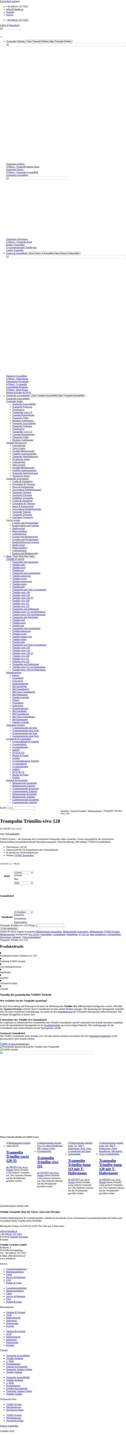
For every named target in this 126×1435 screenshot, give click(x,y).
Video (9, 1274)
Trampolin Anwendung (17, 478)
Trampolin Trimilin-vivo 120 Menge (17, 925)
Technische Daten (21, 459)
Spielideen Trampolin (22, 498)
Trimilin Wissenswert (16, 442)
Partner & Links (14, 1283)
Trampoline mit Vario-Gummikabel (29, 589)
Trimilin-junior (19, 584)
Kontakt (10, 1326)
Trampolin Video (20, 418)
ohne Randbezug (98, 934)
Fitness (15, 675)
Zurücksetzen (20, 922)
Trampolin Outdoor (15, 725)
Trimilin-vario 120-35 (22, 598)
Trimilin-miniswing (21, 576)
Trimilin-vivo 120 (20, 606)
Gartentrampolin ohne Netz (25, 730)
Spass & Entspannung (23, 487)
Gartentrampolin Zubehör (24, 791)
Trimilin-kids (18, 587)
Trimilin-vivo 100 (20, 600)
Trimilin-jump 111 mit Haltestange (28, 611)
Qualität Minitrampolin (23, 451)
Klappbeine (72, 934)
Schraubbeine (114, 934)
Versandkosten (12, 834)
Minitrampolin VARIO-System (104, 931)
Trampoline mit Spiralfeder (25, 562)
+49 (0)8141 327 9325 (11, 1234)
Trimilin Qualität (14, 1372)
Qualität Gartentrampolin (24, 453)
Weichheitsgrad (65, 1011)
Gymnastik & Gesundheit (18, 739)
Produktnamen (13, 1364)
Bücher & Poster (20, 755)
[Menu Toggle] (1, 36)
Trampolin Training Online (19, 1369)
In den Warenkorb (9, 929)
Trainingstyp (18, 409)
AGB (9, 1315)
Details (9, 1170)
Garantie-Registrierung (23, 415)
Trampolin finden (14, 401)
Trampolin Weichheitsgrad (25, 456)
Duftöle (16, 758)
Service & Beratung (15, 1277)
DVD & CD (18, 752)
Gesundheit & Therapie (23, 484)
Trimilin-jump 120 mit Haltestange (29, 614)
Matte (7, 876)
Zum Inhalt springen (10, 1)
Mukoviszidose (19, 531)
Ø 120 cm (84, 934)
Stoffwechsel (18, 528)
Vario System (18, 448)
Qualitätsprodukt (52, 1025)
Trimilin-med (18, 564)
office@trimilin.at (8, 1231)
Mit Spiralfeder (19, 686)
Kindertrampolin (20, 683)
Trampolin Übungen (22, 495)
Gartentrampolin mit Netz (24, 727)
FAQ (8, 1280)
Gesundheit (17, 678)
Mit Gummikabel (20, 689)
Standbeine (7, 917)
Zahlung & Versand (15, 1312)
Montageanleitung (15, 1271)
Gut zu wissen (13, 520)
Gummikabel (7, 896)
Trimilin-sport (19, 567)
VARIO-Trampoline (24, 855)
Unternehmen (19, 445)
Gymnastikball (19, 744)
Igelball (16, 750)
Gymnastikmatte (20, 747)
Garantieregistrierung (16, 1269)
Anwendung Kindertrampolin (26, 489)
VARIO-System (14, 1404)
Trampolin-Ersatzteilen (100, 1036)
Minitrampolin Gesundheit (49, 931)
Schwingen (17, 681)
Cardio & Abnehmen (22, 481)
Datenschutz (12, 1323)
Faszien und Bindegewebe (25, 536)
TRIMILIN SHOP (15, 559)
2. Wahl (10, 1361)
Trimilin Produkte (78, 811)
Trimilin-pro (18, 570)
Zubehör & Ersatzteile (17, 780)
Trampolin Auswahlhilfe (18, 398)
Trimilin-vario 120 (21, 595)
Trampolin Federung (22, 407)
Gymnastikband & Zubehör (25, 741)
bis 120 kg (34, 934)
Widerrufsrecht (13, 1318)
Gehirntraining (19, 534)
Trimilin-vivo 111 (20, 603)
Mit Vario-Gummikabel (23, 692)
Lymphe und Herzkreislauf (25, 523)
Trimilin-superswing (22, 581)
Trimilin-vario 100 (21, 592)
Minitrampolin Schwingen (75, 931)
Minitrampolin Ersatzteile (24, 783)
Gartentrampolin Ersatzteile (25, 788)
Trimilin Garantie (20, 697)
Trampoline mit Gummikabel (26, 573)
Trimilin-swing (19, 578)
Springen (16, 937)
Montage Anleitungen (22, 420)
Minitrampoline (13, 672)
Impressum (11, 1320)
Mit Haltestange (20, 694)
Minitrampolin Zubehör (23, 785)
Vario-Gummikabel (31, 937)
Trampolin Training (21, 492)
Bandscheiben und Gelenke (25, 525)
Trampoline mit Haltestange (25, 609)
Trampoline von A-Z (22, 412)
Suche (3, 807)
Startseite (65, 811)
